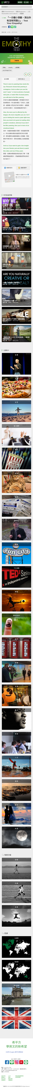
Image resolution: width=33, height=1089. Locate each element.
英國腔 (22, 13)
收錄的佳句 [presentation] (9, 167)
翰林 (9, 1077)
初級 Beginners (21, 11)
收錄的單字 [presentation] (24, 167)
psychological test (7, 70)
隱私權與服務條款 (19, 1076)
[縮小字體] (29, 74)
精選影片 (3, 1077)
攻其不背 (3, 1076)
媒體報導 (10, 1080)
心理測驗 (17, 67)
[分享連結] (15, 27)
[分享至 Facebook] (9, 27)
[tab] (9, 79)
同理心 (4, 67)
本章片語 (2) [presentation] (21, 79)
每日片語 (3, 1078)
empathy (10, 67)
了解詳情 (16, 60)
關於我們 (10, 1078)
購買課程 (20, 2)
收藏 (5, 17)
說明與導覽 (17, 1077)
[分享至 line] (12, 27)
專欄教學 (3, 1080)
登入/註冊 (26, 2)
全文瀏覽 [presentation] (6, 79)
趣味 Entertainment (8, 11)
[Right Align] (31, 2)
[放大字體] (25, 74)
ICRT (9, 1076)
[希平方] (5, 2)
